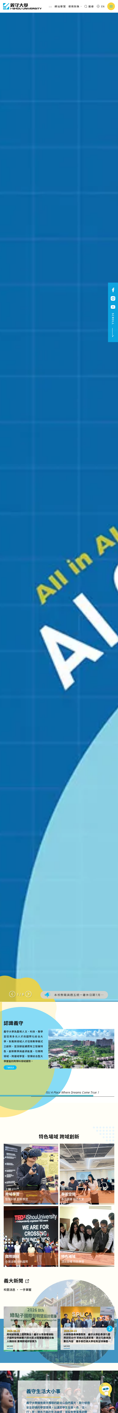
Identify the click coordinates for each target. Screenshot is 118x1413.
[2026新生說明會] (59, 507)
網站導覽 (60, 6)
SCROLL (113, 319)
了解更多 (10, 1067)
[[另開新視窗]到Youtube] (113, 307)
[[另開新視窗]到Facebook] (113, 290)
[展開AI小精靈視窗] (106, 1388)
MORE (10, 1346)
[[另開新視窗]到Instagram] (113, 298)
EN (103, 6)
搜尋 (90, 6)
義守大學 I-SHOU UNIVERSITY (22, 6)
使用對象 (74, 6)
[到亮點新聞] (27, 1280)
